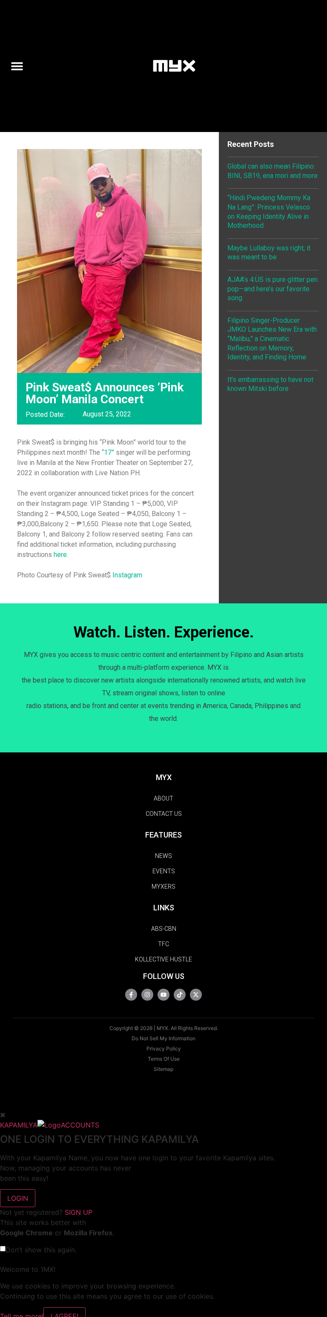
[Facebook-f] (131, 995)
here (60, 555)
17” (109, 452)
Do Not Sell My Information (163, 1038)
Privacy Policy (163, 1048)
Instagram (127, 575)
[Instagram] (147, 995)
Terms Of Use (164, 1059)
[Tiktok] (180, 995)
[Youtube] (163, 995)
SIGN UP (78, 1212)
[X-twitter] (196, 995)
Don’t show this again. (41, 1249)
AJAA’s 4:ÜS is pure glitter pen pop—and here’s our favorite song (272, 288)
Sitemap (163, 1069)
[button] (20, 65)
